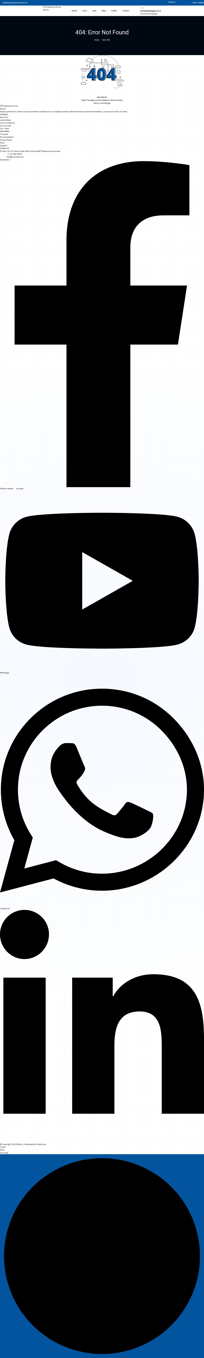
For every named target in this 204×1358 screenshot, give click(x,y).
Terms (3, 1147)
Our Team (4, 128)
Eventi (74, 10)
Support (3, 145)
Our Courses (5, 125)
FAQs (2, 142)
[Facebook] (178, 2)
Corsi (85, 10)
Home (96, 40)
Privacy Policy (6, 140)
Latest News (5, 120)
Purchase (4, 1152)
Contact (126, 10)
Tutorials (4, 134)
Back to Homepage (102, 103)
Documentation (7, 137)
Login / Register (198, 2)
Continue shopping (148, 13)
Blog (104, 10)
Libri (94, 10)
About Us (4, 117)
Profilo (114, 10)
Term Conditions (7, 123)
